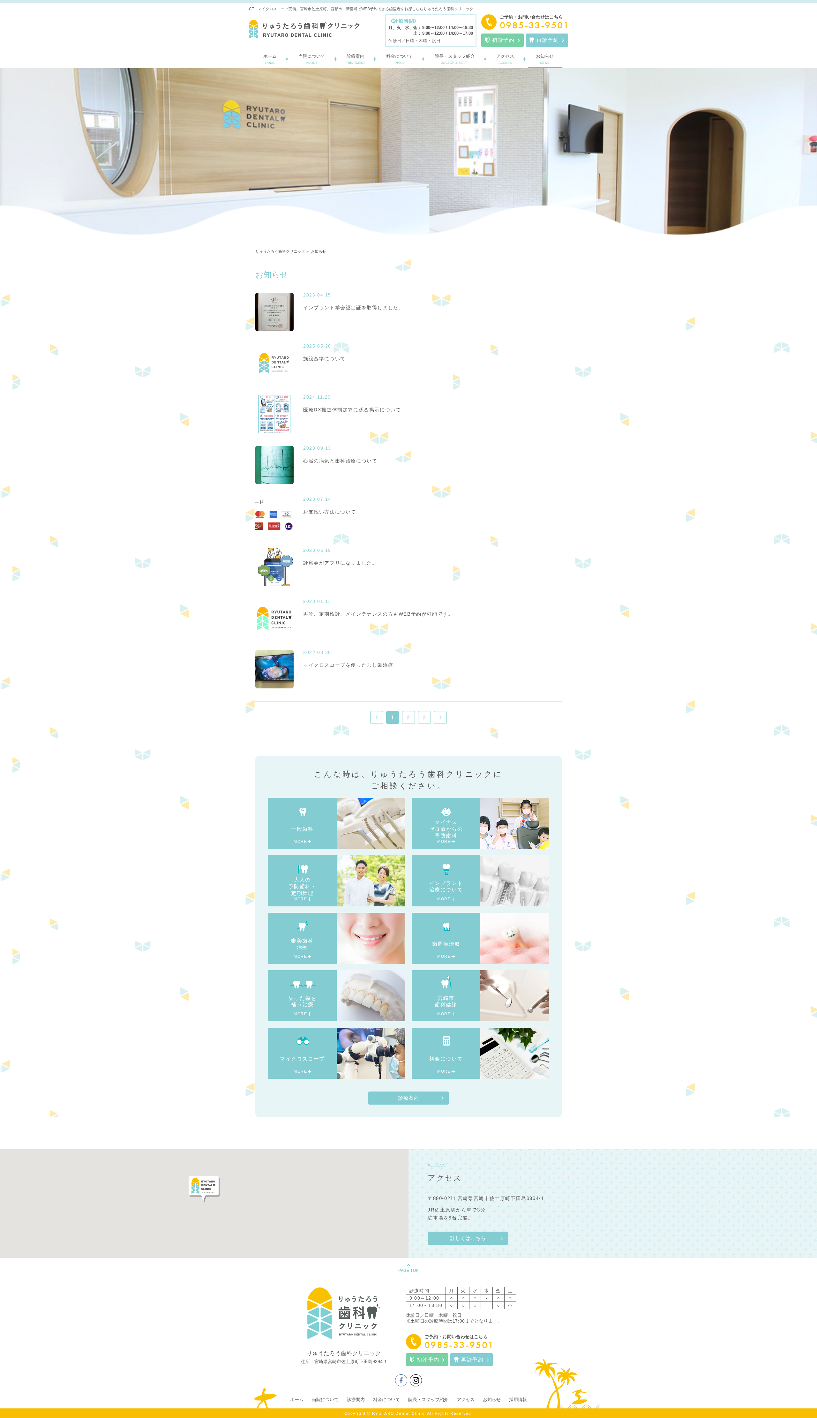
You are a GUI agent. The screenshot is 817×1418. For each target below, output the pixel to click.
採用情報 (518, 1399)
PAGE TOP (408, 1270)
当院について (325, 1399)
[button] (204, 1190)
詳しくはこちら (468, 1238)
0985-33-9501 (534, 25)
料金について (386, 1399)
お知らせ (492, 1399)
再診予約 (547, 40)
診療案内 (408, 1098)
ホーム (297, 1399)
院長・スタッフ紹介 (428, 1399)
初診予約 (503, 40)
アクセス (466, 1399)
